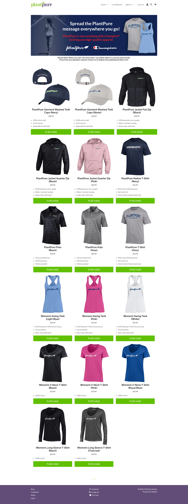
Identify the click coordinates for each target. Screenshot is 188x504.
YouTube (95, 495)
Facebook (95, 489)
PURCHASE (51, 131)
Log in (141, 5)
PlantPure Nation (150, 489)
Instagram (95, 492)
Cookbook (117, 5)
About (129, 5)
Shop (104, 5)
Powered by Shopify (149, 492)
